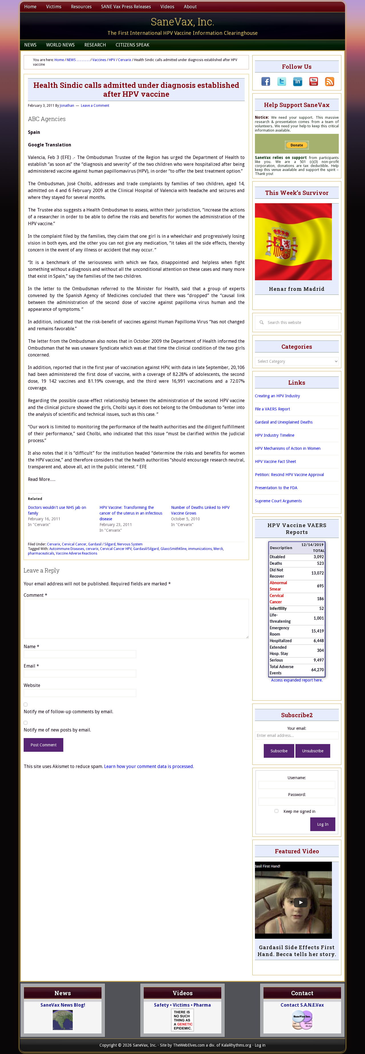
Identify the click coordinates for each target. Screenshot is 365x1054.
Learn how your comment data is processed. (149, 766)
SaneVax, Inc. (182, 21)
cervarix (92, 549)
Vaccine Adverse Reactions (76, 553)
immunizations (200, 549)
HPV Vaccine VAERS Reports (297, 528)
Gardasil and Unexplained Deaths (284, 422)
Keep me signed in (299, 811)
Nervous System (130, 544)
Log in (260, 1045)
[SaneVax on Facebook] (265, 84)
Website (32, 685)
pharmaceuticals (41, 553)
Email (31, 666)
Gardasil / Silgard (101, 544)
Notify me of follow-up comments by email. (68, 711)
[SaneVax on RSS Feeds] (326, 84)
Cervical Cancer (74, 544)
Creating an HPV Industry (277, 396)
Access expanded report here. (297, 680)
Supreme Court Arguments (278, 501)
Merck (218, 549)
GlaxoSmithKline (173, 549)
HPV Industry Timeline (274, 435)
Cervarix (53, 544)
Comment (35, 595)
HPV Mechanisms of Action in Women (288, 448)
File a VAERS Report (272, 409)
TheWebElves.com (189, 1045)
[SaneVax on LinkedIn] (294, 84)
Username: (297, 777)
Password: (297, 794)
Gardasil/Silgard (146, 549)
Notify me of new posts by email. (57, 730)
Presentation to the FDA (276, 487)
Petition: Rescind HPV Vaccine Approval (289, 474)
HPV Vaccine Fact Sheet (275, 461)
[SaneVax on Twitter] (278, 84)
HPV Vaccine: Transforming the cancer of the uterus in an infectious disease (131, 513)
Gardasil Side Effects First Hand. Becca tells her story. (296, 951)
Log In (322, 824)
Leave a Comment (95, 106)
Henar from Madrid (297, 288)
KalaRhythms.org (236, 1045)
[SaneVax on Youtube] (310, 84)
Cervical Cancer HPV (115, 549)
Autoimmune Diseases (66, 549)
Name (31, 646)
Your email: (296, 728)
